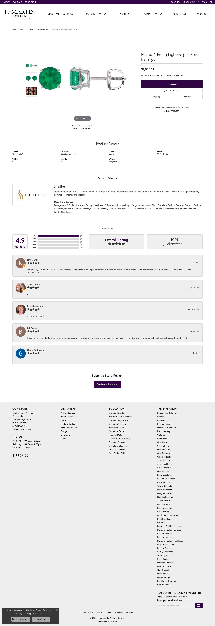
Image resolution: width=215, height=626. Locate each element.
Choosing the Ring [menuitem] (117, 423)
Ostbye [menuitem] (64, 431)
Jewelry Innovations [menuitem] (70, 427)
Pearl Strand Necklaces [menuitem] (167, 515)
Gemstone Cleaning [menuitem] (118, 445)
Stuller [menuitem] (64, 438)
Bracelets (80, 205)
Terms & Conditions (104, 612)
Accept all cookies (41, 619)
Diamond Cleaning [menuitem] (117, 442)
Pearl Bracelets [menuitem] (164, 518)
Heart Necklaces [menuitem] (164, 489)
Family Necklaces (62, 211)
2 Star (33, 244)
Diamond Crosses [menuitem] (165, 562)
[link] (6, 2)
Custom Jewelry (152, 14)
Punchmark (112, 622)
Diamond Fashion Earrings (76, 208)
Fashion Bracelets (183, 208)
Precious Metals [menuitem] (116, 434)
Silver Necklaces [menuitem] (164, 464)
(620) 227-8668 (81, 128)
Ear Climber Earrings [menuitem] (166, 581)
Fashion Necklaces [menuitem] (165, 537)
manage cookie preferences (28, 613)
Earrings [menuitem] (161, 420)
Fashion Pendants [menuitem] (165, 533)
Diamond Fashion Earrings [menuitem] (169, 529)
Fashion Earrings (176, 205)
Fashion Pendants (98, 208)
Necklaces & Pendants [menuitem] (167, 427)
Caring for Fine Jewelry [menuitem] (119, 438)
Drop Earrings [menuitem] (163, 577)
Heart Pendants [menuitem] (164, 566)
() (81, 236)
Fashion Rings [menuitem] (163, 423)
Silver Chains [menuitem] (163, 445)
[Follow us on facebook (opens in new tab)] (13, 455)
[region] (83, 78)
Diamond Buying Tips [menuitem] (118, 420)
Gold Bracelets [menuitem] (164, 471)
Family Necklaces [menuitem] (165, 551)
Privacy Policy (87, 612)
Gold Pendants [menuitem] (164, 456)
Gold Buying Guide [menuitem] (117, 453)
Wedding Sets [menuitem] (163, 555)
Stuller (111, 154)
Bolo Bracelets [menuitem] (163, 504)
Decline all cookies (20, 619)
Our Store (180, 14)
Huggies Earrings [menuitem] (165, 497)
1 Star (34, 247)
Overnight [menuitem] (65, 434)
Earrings (30, 29)
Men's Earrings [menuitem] (164, 511)
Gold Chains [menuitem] (162, 442)
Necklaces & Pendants (105, 205)
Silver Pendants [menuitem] (164, 467)
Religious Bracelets (165, 208)
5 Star (33, 236)
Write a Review (107, 384)
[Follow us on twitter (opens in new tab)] (26, 455)
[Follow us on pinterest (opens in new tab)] (17, 455)
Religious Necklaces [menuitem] (166, 478)
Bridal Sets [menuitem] (162, 438)
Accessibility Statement (124, 612)
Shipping (156, 96)
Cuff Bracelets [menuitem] (163, 570)
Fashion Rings (123, 205)
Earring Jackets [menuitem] (164, 475)
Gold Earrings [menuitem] (163, 453)
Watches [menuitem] (161, 434)
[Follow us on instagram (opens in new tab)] (21, 455)
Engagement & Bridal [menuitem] (166, 412)
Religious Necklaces (141, 205)
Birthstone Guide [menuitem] (116, 427)
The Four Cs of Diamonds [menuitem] (120, 416)
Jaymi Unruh (33, 284)
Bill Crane (32, 328)
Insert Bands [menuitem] (163, 559)
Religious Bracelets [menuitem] (165, 544)
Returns (187, 96)
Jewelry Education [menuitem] (117, 412)
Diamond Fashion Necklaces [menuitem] (170, 540)
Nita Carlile (32, 259)
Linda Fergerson (35, 306)
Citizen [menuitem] (64, 420)
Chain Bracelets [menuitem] (164, 482)
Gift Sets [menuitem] (161, 522)
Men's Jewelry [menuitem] (163, 431)
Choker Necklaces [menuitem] (165, 584)
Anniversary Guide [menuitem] (117, 449)
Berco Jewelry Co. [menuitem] (69, 416)
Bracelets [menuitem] (161, 416)
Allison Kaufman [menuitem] (68, 412)
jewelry (22, 29)
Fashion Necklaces (117, 208)
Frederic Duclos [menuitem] (68, 423)
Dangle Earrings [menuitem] (164, 493)
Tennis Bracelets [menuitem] (164, 486)
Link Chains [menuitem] (162, 573)
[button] (175, 2)
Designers (123, 14)
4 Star (33, 239)
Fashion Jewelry (96, 14)
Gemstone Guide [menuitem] (116, 431)
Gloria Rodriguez (35, 350)
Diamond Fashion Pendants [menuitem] (169, 526)
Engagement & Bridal (60, 14)
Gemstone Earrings (42, 29)
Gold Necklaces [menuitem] (164, 449)
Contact (202, 14)
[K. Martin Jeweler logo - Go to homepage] (19, 14)
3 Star (33, 242)
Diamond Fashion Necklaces (141, 208)
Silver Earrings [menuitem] (163, 460)
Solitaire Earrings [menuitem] (165, 500)
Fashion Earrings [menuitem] (164, 507)
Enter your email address (169, 600)
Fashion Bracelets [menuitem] (165, 548)
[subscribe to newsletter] (199, 605)
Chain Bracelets (159, 205)
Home (14, 29)
